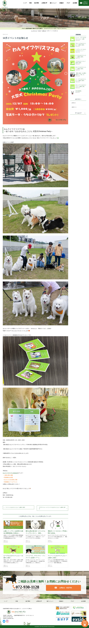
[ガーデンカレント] (79, 608)
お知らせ (49, 540)
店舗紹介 (61, 2)
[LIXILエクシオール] (79, 619)
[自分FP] (63, 619)
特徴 (30, 2)
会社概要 (75, 2)
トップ (25, 2)
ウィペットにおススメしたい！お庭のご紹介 (15, 507)
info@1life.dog (10, 618)
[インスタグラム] (7, 621)
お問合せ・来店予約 (65, 587)
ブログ (68, 2)
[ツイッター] (4, 621)
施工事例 (36, 2)
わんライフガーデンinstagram (10, 473)
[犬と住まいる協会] (79, 613)
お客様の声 (44, 2)
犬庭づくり (6, 540)
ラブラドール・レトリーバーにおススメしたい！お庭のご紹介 (52, 508)
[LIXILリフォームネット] (63, 608)
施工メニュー (53, 2)
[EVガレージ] (63, 613)
